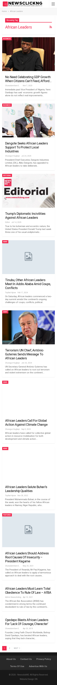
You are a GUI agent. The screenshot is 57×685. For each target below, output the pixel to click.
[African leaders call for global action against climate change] (28, 398)
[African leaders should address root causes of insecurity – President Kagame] (28, 530)
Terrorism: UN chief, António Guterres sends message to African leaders (24, 354)
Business (7, 39)
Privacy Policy (43, 659)
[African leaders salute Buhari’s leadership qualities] (28, 464)
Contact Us (26, 659)
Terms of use (17, 666)
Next (16, 648)
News (5, 242)
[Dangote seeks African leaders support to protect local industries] (28, 120)
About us (11, 659)
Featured (7, 515)
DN (36, 679)
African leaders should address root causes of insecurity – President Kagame (27, 557)
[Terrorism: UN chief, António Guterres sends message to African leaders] (28, 327)
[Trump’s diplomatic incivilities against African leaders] (28, 191)
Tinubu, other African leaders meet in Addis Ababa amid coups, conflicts (28, 284)
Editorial (7, 175)
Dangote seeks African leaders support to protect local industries (26, 147)
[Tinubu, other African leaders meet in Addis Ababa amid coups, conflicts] (28, 257)
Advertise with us (38, 666)
